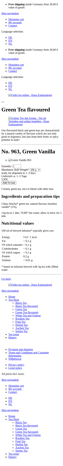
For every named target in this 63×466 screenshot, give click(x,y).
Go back (6, 278)
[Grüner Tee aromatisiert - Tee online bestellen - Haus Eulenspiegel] (31, 124)
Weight (15, 169)
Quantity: (6, 166)
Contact (12, 25)
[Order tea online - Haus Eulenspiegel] (30, 95)
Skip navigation (10, 13)
